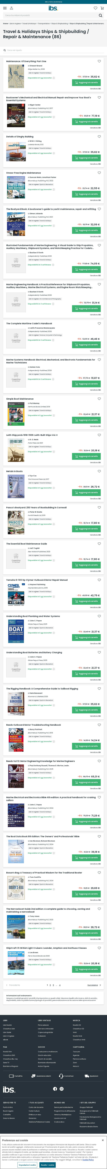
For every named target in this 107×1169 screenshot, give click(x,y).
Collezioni (42, 1036)
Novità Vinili (77, 1036)
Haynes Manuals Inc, (36, 588)
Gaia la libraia (9, 1118)
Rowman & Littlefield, (36, 696)
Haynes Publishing (37, 584)
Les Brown (34, 952)
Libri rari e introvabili (46, 1029)
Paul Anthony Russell (38, 765)
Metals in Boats (14, 471)
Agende (76, 1055)
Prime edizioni (43, 1025)
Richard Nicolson (48, 841)
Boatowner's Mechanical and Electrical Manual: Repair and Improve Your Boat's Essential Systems (48, 99)
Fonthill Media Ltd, (34, 515)
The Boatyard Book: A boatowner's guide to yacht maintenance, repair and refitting (51, 209)
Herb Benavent (36, 693)
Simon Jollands (36, 213)
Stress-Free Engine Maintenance (23, 173)
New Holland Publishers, (37, 551)
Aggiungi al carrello (88, 82)
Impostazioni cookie (27, 1165)
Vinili (75, 1032)
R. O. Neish (34, 439)
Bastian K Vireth (36, 253)
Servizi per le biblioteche (63, 1107)
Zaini (75, 1062)
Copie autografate (45, 1032)
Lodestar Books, (34, 144)
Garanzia (32, 1118)
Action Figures (43, 1066)
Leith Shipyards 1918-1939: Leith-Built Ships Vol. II (31, 435)
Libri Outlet (7, 1032)
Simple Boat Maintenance (20, 398)
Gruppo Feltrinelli (86, 1107)
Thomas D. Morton (55, 765)
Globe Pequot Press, (35, 624)
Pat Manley (34, 403)
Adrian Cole (35, 367)
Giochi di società (45, 1059)
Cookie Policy (88, 1159)
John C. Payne (36, 621)
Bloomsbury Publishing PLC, (38, 108)
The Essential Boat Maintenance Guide (26, 543)
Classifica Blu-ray (10, 1059)
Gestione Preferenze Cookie (39, 1122)
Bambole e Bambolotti (47, 1062)
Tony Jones (34, 916)
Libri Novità (7, 1025)
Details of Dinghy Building (19, 136)
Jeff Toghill (35, 548)
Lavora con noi (60, 1118)
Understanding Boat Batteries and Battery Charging (34, 652)
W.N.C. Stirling (35, 141)
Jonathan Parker (49, 177)
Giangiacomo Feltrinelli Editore (89, 1112)
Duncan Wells (35, 177)
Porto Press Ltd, (33, 443)
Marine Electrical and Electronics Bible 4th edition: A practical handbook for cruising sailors (51, 799)
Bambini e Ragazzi (10, 1066)
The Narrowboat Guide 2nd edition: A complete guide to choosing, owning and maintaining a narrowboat (48, 910)
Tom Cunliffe (35, 877)
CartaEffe (7, 1114)
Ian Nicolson (35, 841)
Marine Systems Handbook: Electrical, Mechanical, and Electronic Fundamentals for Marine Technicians (50, 361)
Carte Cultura (34, 1111)
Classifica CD (78, 1029)
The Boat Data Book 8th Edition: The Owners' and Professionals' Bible (42, 836)
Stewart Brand (36, 66)
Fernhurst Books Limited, (37, 407)
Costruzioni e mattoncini (48, 1052)
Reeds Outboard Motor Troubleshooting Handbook (33, 725)
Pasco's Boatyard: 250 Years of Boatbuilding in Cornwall (36, 507)
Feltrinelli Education (87, 1123)
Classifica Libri (9, 1029)
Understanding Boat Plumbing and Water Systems (33, 616)
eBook (5, 1040)
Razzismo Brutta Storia (89, 1126)
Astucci (76, 1066)
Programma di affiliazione (64, 1111)
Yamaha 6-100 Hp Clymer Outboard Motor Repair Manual (37, 580)
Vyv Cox (33, 476)
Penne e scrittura (79, 1059)
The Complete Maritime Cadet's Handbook (29, 323)
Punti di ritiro (8, 1107)
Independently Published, (37, 256)
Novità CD (77, 1025)
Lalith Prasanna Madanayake (42, 328)
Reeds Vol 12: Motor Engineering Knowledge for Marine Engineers (40, 761)
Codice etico (59, 1122)
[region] (53, 1152)
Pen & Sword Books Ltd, (36, 956)
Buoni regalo (8, 1111)
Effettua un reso (35, 1114)
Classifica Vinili (79, 1040)
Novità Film (7, 1052)
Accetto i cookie (47, 1165)
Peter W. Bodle (36, 512)
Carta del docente (36, 1107)
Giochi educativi (44, 1055)
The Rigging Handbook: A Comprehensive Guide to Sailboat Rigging (42, 688)
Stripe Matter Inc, (34, 69)
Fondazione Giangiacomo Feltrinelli (90, 1118)
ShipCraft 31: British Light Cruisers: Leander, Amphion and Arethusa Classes (46, 948)
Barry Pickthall (36, 729)
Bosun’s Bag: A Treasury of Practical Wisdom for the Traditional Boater (44, 872)
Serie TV (6, 1062)
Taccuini (76, 1052)
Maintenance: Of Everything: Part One (26, 61)
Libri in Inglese (8, 1036)
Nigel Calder (35, 105)
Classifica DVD (9, 1055)
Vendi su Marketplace (62, 1114)
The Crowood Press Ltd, (36, 479)
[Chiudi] (103, 1140)
